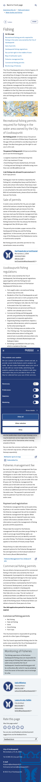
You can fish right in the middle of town (18, 53)
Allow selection (20, 423)
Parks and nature (23, 10)
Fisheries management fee (14, 59)
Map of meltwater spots (13, 56)
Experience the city (9, 10)
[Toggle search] (36, 5)
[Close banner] (38, 350)
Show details (30, 410)
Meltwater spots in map (12, 457)
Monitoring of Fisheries (13, 66)
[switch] (36, 390)
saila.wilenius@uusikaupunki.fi (25, 691)
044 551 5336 (19, 259)
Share (34, 22)
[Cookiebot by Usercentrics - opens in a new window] (25, 350)
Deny (20, 430)
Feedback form (9, 739)
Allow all (20, 417)
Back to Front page (15, 5)
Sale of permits (10, 46)
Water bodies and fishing (14, 12)
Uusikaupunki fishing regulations (16, 49)
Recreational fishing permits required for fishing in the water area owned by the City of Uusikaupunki (20, 40)
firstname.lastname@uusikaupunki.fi (15, 767)
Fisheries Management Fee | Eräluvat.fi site (17, 560)
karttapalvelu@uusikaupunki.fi (25, 261)
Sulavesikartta (12, 460)
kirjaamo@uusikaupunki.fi (12, 764)
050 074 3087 (19, 706)
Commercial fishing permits (14, 63)
